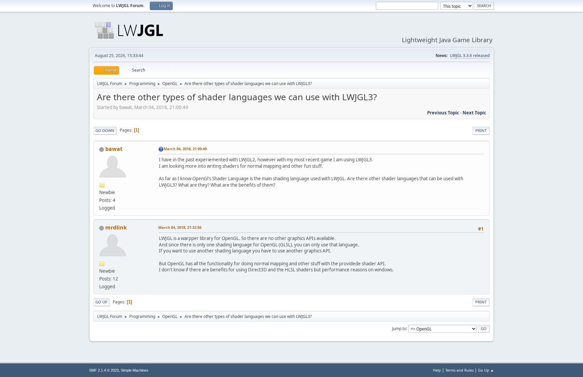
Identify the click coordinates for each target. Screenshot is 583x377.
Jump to (399, 328)
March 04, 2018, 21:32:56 (179, 227)
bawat (113, 149)
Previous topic (443, 113)
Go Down (104, 130)
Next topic (474, 113)
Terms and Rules (459, 370)
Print (481, 130)
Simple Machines (134, 370)
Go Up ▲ (486, 370)
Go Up (101, 301)
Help (437, 370)
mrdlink (116, 227)
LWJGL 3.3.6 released (470, 55)
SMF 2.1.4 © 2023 (104, 370)
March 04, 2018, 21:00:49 (185, 148)
